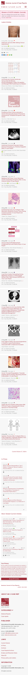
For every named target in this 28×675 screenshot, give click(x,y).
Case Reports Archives (7, 650)
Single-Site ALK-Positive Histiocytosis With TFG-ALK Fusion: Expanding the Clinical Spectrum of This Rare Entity (13, 406)
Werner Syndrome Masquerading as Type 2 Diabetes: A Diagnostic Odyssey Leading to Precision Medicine (13, 467)
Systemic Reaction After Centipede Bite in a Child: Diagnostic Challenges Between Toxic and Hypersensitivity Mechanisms (14, 437)
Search (18, 7)
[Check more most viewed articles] (23, 557)
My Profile (11, 7)
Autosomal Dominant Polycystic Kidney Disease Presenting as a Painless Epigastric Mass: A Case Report (14, 147)
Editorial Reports (5, 614)
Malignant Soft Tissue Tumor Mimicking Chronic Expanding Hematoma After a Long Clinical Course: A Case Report (14, 180)
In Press (3, 645)
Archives (3, 648)
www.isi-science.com (10, 635)
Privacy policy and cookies (8, 658)
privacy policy (18, 575)
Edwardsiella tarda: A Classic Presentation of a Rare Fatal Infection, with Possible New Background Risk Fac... (13, 522)
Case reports (4, 616)
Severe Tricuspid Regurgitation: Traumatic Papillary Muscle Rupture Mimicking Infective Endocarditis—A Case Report (14, 374)
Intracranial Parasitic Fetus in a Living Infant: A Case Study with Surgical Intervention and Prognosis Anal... (13, 540)
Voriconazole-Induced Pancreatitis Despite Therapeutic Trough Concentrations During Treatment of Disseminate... (12, 479)
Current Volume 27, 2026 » (19, 451)
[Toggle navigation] (25, 6)
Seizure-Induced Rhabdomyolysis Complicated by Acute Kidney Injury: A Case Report (14, 244)
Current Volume (5, 643)
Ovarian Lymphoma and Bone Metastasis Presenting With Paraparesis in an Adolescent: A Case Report (14, 502)
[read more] (8, 17)
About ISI (3, 655)
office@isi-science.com (11, 633)
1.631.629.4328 (9, 631)
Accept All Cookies (14, 578)
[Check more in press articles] (23, 509)
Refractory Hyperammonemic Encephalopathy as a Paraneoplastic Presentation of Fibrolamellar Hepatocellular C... (13, 490)
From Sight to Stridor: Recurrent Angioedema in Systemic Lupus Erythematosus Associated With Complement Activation (14, 343)
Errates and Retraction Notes (9, 653)
